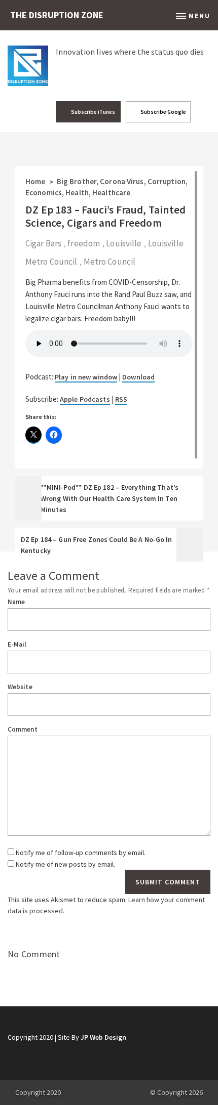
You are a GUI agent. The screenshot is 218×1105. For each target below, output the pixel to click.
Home (35, 181)
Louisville (123, 243)
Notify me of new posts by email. (65, 864)
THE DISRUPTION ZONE (56, 15)
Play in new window (86, 376)
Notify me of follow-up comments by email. (81, 852)
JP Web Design (103, 1037)
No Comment (34, 954)
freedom (83, 243)
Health (77, 192)
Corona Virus (121, 181)
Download (138, 376)
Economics (43, 192)
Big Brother (76, 181)
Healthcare (111, 192)
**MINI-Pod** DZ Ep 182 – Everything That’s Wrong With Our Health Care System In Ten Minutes (109, 498)
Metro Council (109, 261)
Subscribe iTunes (92, 111)
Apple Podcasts (85, 399)
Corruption (167, 181)
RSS (121, 399)
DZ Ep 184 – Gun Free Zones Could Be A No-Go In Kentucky (96, 545)
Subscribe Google (162, 111)
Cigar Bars (43, 243)
